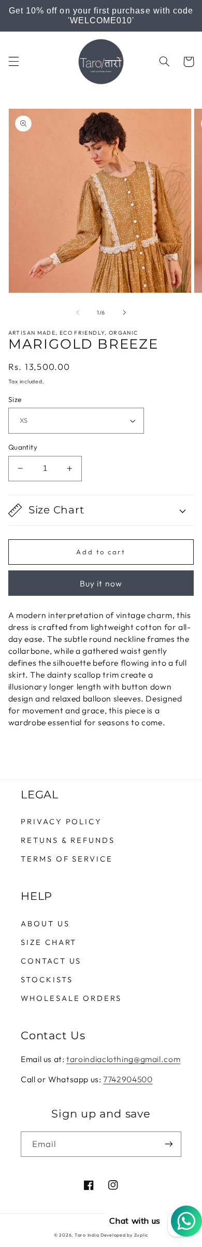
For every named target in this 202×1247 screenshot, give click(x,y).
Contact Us (51, 961)
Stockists (47, 979)
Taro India (87, 1235)
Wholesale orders (71, 998)
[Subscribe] (169, 1144)
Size (15, 399)
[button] (13, 62)
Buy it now (101, 583)
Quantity (22, 447)
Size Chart (49, 942)
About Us (45, 923)
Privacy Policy (61, 821)
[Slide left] (77, 312)
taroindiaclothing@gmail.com (123, 1059)
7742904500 (127, 1079)
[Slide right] (124, 312)
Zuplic (141, 1235)
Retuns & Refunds (68, 840)
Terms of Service (67, 859)
